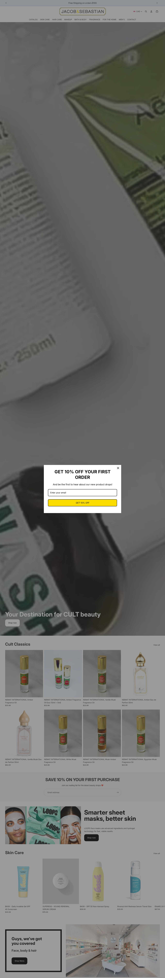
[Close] (118, 468)
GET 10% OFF (82, 502)
